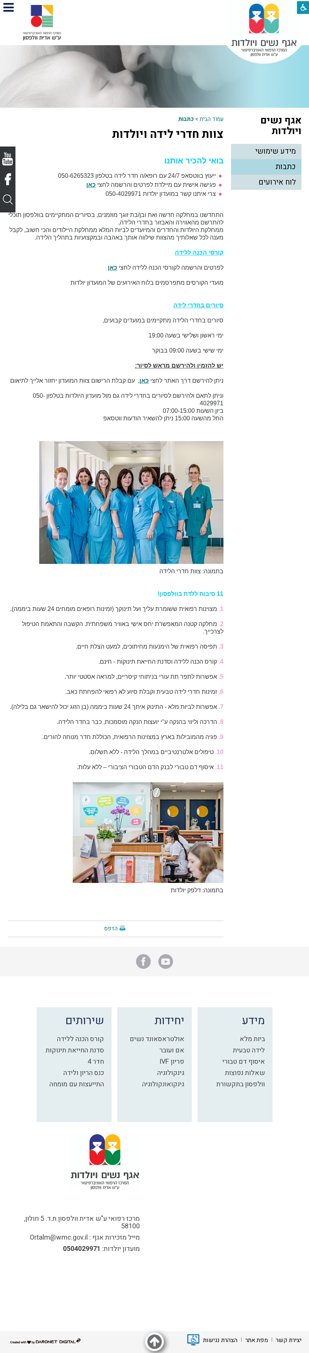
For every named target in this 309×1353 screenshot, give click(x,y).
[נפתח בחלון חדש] (42, 22)
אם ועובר (171, 1050)
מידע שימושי (275, 151)
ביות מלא (252, 1039)
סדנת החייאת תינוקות (75, 1050)
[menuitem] (266, 151)
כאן (91, 185)
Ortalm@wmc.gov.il (59, 1237)
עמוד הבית (211, 119)
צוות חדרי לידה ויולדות (167, 134)
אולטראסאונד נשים (157, 1039)
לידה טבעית (249, 1050)
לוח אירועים (277, 182)
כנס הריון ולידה (83, 1073)
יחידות (169, 1020)
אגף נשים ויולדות (280, 125)
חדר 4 (95, 1062)
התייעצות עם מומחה (76, 1084)
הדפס (111, 928)
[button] (8, 7)
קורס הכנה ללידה (80, 1039)
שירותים (84, 1020)
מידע (253, 1020)
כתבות (186, 119)
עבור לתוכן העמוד (154, 7)
